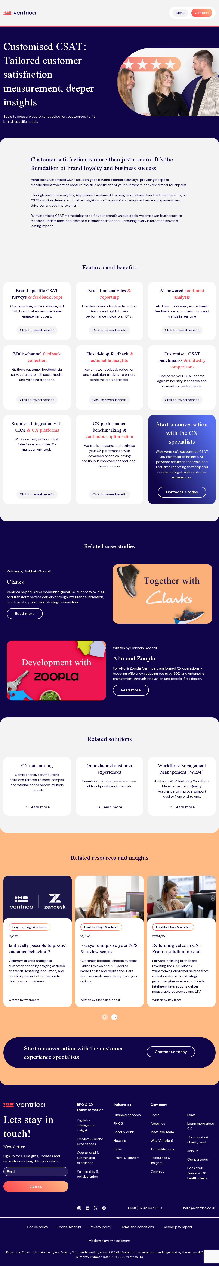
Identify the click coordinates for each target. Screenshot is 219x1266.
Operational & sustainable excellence (88, 1157)
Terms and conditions (137, 1227)
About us (158, 1123)
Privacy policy (100, 1227)
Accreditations (162, 1149)
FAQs (191, 1115)
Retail (118, 1149)
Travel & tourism (126, 1157)
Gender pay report (177, 1227)
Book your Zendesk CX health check (197, 1173)
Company (159, 1104)
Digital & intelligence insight (86, 1125)
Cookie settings (69, 1227)
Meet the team (162, 1132)
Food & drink (124, 1132)
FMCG (118, 1123)
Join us (192, 1151)
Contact (157, 1171)
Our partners (197, 1159)
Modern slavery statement (109, 1240)
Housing (120, 1140)
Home (155, 1115)
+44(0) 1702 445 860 (144, 1208)
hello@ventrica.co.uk (199, 1208)
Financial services (127, 1115)
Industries (122, 1104)
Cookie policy (37, 1227)
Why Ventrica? (162, 1140)
